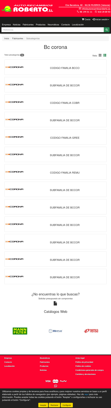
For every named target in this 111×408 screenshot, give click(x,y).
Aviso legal (80, 358)
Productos (41, 24)
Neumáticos (53, 24)
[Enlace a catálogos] (20, 331)
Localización (78, 24)
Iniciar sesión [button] (101, 19)
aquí (87, 394)
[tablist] (55, 330)
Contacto (65, 24)
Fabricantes (28, 24)
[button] (100, 55)
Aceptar (43, 405)
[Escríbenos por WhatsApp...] (55, 386)
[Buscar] (107, 29)
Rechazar (54, 405)
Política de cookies (83, 366)
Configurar (67, 405)
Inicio (6, 38)
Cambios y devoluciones (85, 374)
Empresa (6, 24)
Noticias (17, 24)
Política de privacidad (84, 362)
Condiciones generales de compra (89, 370)
